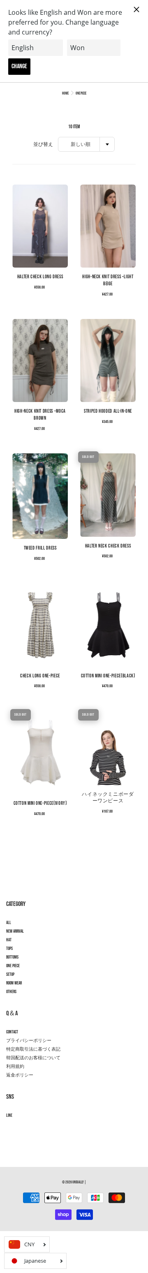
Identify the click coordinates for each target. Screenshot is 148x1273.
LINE (9, 1115)
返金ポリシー (19, 1075)
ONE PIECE (13, 965)
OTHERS (11, 991)
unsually (78, 1182)
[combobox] (86, 144)
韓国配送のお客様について (33, 1058)
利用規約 (15, 1066)
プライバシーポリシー (28, 1040)
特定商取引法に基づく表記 (33, 1049)
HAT (9, 940)
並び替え (43, 144)
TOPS (9, 948)
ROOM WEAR (14, 983)
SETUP (10, 974)
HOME (65, 93)
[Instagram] (10, 1130)
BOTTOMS (12, 957)
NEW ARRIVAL (15, 931)
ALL (8, 922)
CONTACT (12, 1032)
